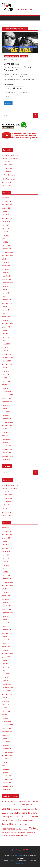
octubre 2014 (6, 398)
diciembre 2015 (7, 354)
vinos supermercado (19, 835)
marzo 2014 (6, 412)
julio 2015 (5, 368)
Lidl (17, 820)
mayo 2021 (5, 225)
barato (25, 801)
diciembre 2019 (7, 249)
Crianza (6, 808)
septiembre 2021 (7, 218)
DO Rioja (6, 816)
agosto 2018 (6, 286)
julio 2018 (5, 290)
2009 (7, 801)
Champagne (17, 805)
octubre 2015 (6, 361)
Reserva (5, 824)
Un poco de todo (7, 182)
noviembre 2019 (7, 252)
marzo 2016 (6, 344)
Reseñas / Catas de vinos (11, 56)
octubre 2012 (6, 453)
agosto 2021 (6, 222)
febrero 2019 (6, 269)
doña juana (19, 817)
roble (14, 824)
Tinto (32, 828)
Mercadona (28, 820)
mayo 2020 (5, 239)
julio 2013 (5, 429)
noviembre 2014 (7, 395)
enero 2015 (5, 388)
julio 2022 (5, 211)
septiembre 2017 (7, 303)
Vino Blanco (24, 56)
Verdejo (24, 832)
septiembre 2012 (7, 456)
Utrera (20, 832)
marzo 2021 (6, 228)
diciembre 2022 (7, 201)
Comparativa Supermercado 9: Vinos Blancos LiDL (17, 67)
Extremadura (26, 817)
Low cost (21, 820)
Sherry (24, 824)
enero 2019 (5, 273)
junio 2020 (5, 235)
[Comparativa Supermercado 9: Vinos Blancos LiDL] (20, 42)
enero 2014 (5, 415)
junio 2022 (5, 215)
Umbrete (7, 832)
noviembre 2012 (7, 449)
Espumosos (7, 161)
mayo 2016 (5, 337)
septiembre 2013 (7, 425)
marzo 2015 (6, 381)
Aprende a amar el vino (10, 155)
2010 (11, 801)
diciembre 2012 (7, 446)
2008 (3, 801)
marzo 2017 (6, 317)
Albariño (20, 801)
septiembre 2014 (7, 402)
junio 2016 (5, 334)
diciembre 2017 (7, 300)
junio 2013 (5, 432)
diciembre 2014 (7, 391)
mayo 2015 (5, 374)
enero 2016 (5, 351)
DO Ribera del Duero (27, 812)
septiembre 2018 (7, 283)
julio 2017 (5, 307)
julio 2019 (5, 259)
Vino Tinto (7, 171)
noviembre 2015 (7, 357)
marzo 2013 (6, 439)
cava (12, 805)
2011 (15, 801)
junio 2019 (5, 262)
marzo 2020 (6, 245)
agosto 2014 (6, 405)
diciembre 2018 (7, 276)
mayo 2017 (5, 310)
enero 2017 (5, 320)
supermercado (8, 828)
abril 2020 (5, 242)
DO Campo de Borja (27, 809)
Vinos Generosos (9, 175)
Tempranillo (24, 829)
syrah (17, 829)
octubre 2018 (6, 279)
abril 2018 (5, 296)
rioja (11, 823)
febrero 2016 (6, 347)
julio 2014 (5, 408)
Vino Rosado (8, 168)
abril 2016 (5, 340)
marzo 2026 (6, 198)
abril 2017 (5, 313)
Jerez (13, 820)
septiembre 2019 (7, 256)
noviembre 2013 (7, 422)
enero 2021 (5, 232)
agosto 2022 (6, 208)
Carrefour (8, 805)
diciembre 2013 (7, 419)
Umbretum (14, 832)
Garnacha (9, 820)
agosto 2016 (6, 327)
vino (28, 832)
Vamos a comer (7, 186)
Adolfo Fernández (21, 60)
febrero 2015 (6, 385)
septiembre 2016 (7, 323)
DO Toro (12, 817)
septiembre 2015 (7, 364)
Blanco (30, 801)
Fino (32, 817)
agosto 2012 (6, 459)
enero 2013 (5, 442)
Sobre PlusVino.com (8, 179)
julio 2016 (5, 330)
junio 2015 (5, 371)
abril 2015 (5, 378)
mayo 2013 (5, 436)
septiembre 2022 (7, 205)
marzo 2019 (6, 266)
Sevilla (19, 824)
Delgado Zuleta (15, 809)
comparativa (27, 804)
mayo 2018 (5, 293)
